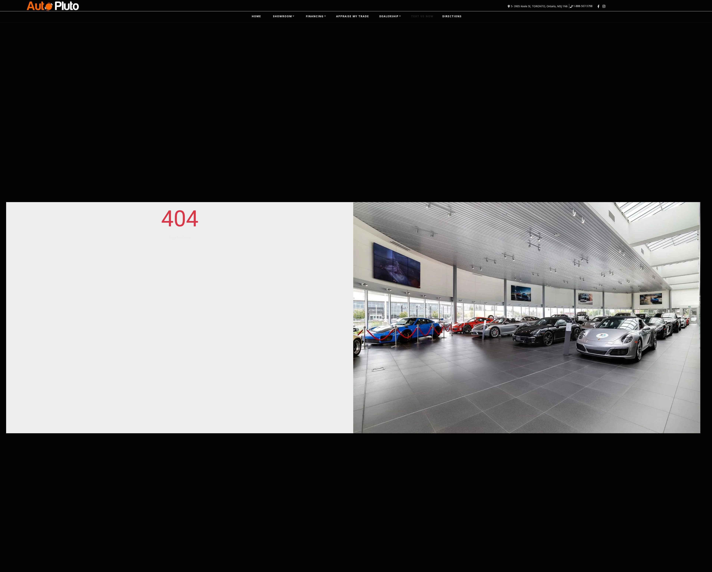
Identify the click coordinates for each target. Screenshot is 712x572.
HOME (256, 16)
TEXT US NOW (422, 16)
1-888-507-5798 (582, 6)
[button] (283, 16)
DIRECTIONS (452, 16)
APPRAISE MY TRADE (352, 16)
